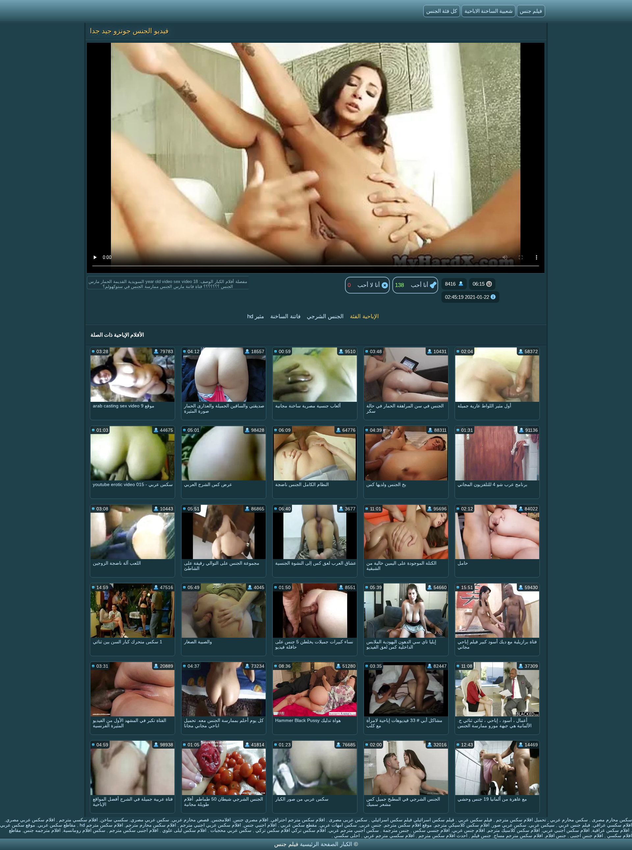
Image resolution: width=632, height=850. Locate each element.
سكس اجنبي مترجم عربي (354, 830)
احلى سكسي (346, 835)
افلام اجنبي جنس (260, 825)
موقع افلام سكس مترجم (408, 825)
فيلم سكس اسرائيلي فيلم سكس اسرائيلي (412, 819)
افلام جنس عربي (468, 830)
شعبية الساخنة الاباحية (488, 11)
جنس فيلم (480, 835)
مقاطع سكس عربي (57, 825)
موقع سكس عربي (17, 825)
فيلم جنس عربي (573, 825)
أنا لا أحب (369, 285)
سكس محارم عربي (568, 819)
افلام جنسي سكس (431, 830)
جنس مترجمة (395, 830)
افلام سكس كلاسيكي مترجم (461, 825)
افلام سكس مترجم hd (100, 825)
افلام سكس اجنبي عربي (566, 830)
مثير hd (255, 316)
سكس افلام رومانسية (84, 830)
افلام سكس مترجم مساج (518, 835)
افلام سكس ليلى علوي (183, 830)
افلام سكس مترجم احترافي (298, 819)
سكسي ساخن (114, 819)
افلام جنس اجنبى (586, 835)
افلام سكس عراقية (610, 830)
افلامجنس (221, 819)
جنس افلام (555, 835)
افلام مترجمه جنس (42, 830)
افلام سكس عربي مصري (30, 819)
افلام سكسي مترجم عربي (388, 835)
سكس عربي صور (509, 825)
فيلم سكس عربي (474, 819)
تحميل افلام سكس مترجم (520, 819)
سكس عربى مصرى (347, 819)
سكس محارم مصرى (611, 819)
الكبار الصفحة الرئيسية (325, 844)
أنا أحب (420, 285)
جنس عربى (370, 825)
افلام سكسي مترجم (78, 819)
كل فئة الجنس (441, 11)
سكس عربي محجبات (230, 830)
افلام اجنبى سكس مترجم (133, 830)
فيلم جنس (531, 11)
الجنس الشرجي (325, 316)
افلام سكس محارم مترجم (151, 825)
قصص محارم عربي (190, 819)
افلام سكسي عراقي (612, 825)
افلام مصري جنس (250, 819)
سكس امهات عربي (338, 825)
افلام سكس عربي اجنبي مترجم (210, 825)
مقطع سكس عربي (298, 825)
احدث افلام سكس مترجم (442, 835)
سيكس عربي (542, 825)
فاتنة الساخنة (285, 316)
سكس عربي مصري (150, 819)
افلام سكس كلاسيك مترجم (513, 830)
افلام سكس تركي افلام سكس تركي (290, 830)
